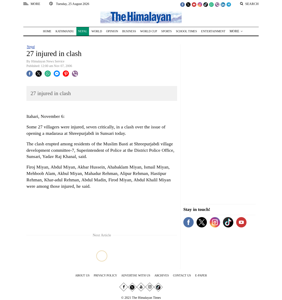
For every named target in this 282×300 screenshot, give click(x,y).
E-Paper (201, 275)
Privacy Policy (105, 275)
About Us (82, 275)
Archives (161, 275)
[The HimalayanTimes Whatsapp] (211, 4)
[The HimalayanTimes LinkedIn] (223, 4)
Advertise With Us (135, 275)
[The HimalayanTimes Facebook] (182, 4)
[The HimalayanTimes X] (188, 4)
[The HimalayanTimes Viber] (217, 4)
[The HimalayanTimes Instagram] (200, 4)
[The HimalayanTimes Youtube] (194, 4)
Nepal (31, 46)
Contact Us (182, 275)
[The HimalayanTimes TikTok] (205, 4)
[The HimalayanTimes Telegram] (228, 4)
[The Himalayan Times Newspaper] (141, 17)
